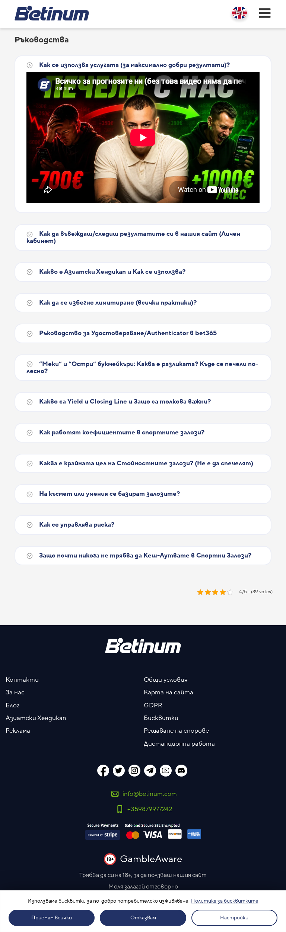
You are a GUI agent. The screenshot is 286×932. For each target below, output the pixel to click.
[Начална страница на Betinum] (52, 13)
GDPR (153, 705)
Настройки (234, 918)
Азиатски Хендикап (36, 718)
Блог (13, 705)
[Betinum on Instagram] (134, 771)
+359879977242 (149, 809)
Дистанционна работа (179, 744)
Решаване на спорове (176, 731)
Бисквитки (161, 718)
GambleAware (151, 859)
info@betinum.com (150, 794)
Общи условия (166, 680)
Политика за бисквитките (224, 901)
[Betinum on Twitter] (119, 771)
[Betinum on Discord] (181, 771)
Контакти (22, 680)
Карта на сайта (168, 692)
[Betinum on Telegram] (150, 771)
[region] (143, 911)
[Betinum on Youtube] (166, 771)
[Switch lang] (239, 13)
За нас (15, 692)
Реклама (18, 731)
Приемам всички (51, 918)
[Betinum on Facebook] (103, 771)
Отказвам (143, 918)
